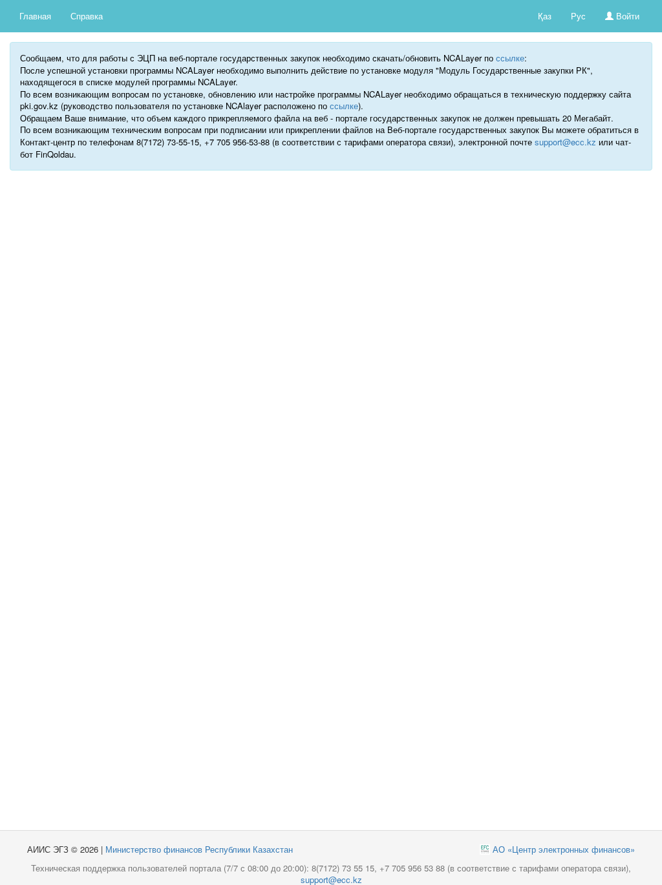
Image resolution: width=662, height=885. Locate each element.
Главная (35, 16)
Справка (86, 16)
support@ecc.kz (565, 142)
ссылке (510, 58)
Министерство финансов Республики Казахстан (199, 849)
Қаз (544, 16)
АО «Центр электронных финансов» (564, 849)
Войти (626, 16)
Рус (578, 16)
